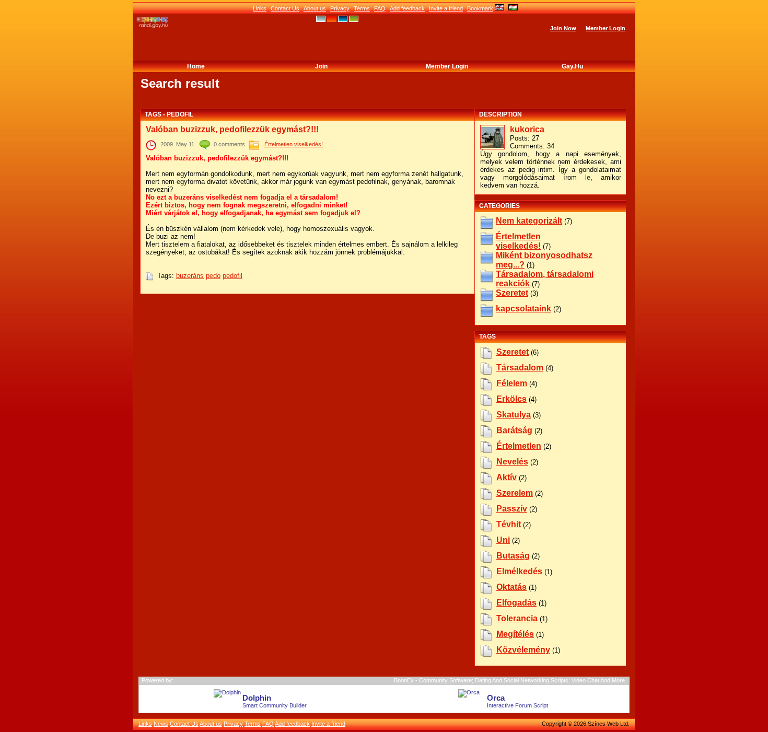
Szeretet (512, 292)
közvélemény (523, 649)
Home (196, 66)
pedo (213, 276)
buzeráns (190, 276)
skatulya (513, 414)
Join (321, 66)
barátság (514, 430)
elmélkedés (519, 571)
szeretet (512, 351)
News (161, 724)
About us (315, 8)
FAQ (380, 8)
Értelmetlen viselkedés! (293, 144)
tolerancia (517, 618)
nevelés (512, 461)
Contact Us (285, 8)
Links (259, 8)
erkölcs (511, 398)
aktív (506, 477)
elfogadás (516, 602)
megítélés (515, 634)
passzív (511, 508)
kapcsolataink (523, 308)
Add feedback (407, 8)
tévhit (508, 524)
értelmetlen (518, 445)
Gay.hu (572, 66)
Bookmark (480, 8)
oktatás (511, 587)
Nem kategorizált (529, 220)
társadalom (519, 367)
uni (503, 540)
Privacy (340, 8)
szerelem (514, 493)
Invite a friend (446, 8)
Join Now (563, 28)
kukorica (527, 129)
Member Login (605, 28)
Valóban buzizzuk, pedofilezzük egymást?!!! (232, 129)
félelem (511, 383)
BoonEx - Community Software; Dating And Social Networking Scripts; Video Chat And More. (510, 680)
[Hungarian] (512, 8)
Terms (362, 8)
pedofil (232, 276)
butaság (513, 555)
